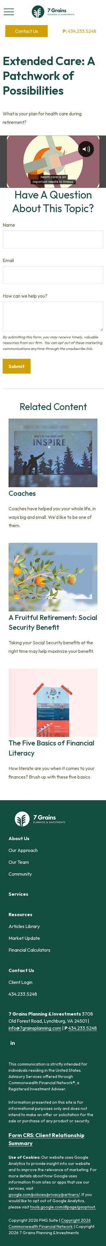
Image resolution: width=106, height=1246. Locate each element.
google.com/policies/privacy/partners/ (44, 1194)
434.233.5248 (79, 31)
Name (9, 225)
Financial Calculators (29, 950)
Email (8, 260)
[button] (26, 31)
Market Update (24, 938)
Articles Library (24, 926)
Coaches (22, 493)
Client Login (20, 982)
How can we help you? (25, 296)
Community (20, 874)
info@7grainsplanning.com (35, 1028)
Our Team (19, 862)
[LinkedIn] (12, 1043)
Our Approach (23, 850)
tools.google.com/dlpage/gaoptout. (63, 1207)
